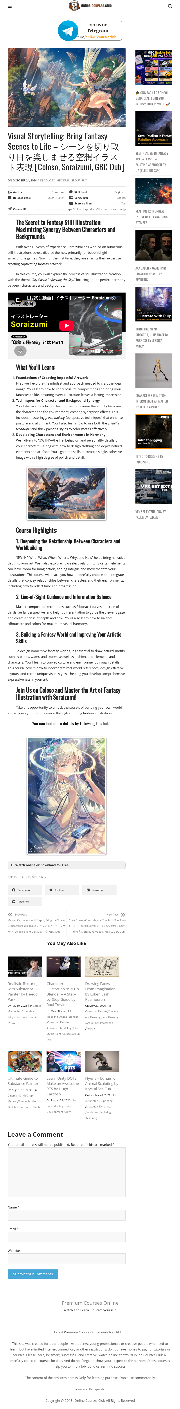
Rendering (92, 1112)
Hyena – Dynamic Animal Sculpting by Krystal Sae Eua (101, 1083)
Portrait (90, 1028)
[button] (10, 6)
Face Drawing (110, 1017)
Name (13, 1207)
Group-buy (79, 180)
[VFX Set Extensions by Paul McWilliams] (152, 486)
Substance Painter (27, 1017)
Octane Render (27, 1101)
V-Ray (11, 1023)
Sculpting (105, 1112)
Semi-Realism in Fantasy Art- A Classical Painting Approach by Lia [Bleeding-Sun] (151, 162)
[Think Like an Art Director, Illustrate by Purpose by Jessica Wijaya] (152, 304)
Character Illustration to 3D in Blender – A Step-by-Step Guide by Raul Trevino (63, 994)
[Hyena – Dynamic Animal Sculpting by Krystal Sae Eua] (102, 1054)
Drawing (95, 1017)
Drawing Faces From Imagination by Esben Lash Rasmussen (100, 991)
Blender (73, 1017)
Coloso (49, 180)
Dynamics (105, 1106)
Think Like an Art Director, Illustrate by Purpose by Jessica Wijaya (151, 337)
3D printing (106, 1101)
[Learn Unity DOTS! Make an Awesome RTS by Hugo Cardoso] (64, 1054)
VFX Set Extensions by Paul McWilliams (150, 514)
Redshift (13, 1107)
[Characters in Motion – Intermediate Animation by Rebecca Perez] (152, 370)
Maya (11, 1017)
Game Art (14, 1011)
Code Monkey (55, 1106)
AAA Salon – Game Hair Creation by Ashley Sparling (150, 274)
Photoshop (106, 1023)
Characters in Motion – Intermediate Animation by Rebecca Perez (152, 401)
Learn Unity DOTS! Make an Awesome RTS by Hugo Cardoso (63, 1086)
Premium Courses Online (90, 1302)
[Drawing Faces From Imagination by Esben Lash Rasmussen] (102, 959)
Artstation (92, 1106)
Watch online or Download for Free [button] (41, 865)
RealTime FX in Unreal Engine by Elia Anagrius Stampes (151, 217)
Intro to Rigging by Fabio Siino (149, 459)
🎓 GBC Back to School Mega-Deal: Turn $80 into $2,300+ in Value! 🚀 (152, 98)
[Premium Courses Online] (90, 4)
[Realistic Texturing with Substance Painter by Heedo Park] (25, 959)
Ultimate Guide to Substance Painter (23, 1081)
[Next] (98, 493)
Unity (67, 1112)
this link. (103, 723)
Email (13, 1229)
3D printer (91, 1101)
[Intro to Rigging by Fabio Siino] (152, 431)
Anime (63, 1017)
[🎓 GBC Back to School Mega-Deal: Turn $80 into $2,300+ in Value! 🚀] (152, 67)
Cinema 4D (14, 1095)
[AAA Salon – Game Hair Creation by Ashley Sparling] (152, 245)
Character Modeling (59, 1028)
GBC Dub (63, 180)
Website (14, 1250)
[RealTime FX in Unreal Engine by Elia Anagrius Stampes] (152, 191)
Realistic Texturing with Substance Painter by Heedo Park (23, 991)
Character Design (58, 1022)
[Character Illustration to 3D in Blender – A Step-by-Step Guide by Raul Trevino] (64, 959)
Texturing (91, 1118)
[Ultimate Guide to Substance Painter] (25, 1054)
